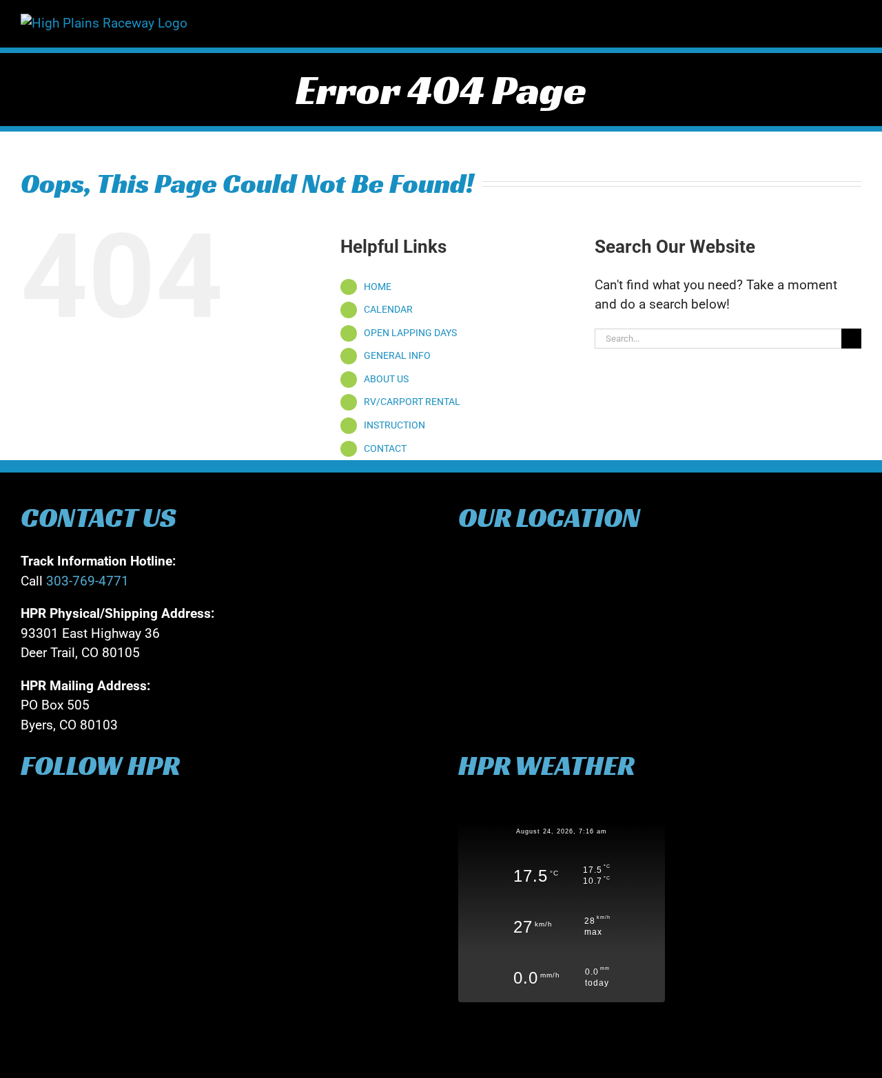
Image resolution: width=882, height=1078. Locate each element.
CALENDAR (388, 309)
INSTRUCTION (394, 425)
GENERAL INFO (397, 355)
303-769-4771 (87, 581)
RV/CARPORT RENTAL (412, 401)
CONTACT (385, 448)
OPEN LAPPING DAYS (410, 332)
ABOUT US (386, 378)
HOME (377, 286)
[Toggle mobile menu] (855, 21)
